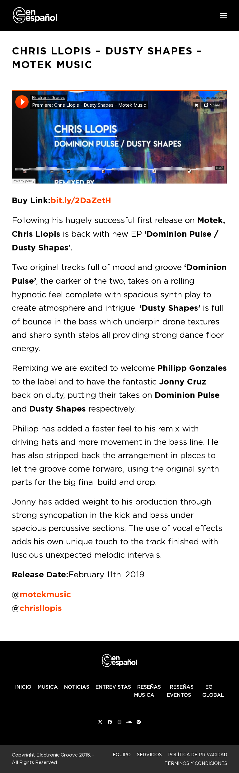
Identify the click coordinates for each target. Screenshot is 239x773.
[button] (223, 15)
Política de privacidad (197, 754)
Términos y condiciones (196, 763)
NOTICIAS (76, 687)
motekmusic (45, 594)
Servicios (149, 754)
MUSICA (48, 687)
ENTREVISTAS (113, 687)
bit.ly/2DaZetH (80, 200)
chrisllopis (41, 608)
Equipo (122, 754)
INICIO (23, 687)
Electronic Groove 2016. (63, 755)
